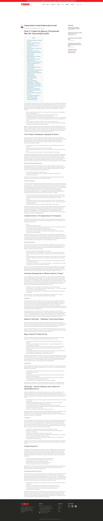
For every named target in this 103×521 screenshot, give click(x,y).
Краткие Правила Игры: (32, 80)
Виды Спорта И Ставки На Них (33, 59)
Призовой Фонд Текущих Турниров (34, 69)
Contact (73, 4)
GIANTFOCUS (61, 519)
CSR (63, 4)
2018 (70, 52)
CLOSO (65, 519)
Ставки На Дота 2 (30, 65)
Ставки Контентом (31, 60)
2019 (74, 52)
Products (53, 4)
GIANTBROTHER (66, 519)
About (48, 4)
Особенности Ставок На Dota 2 (33, 51)
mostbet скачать (39, 212)
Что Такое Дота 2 (30, 64)
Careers (67, 4)
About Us (59, 505)
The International (30, 55)
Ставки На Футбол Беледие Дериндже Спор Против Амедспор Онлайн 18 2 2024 (34, 72)
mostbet (64, 160)
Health (58, 4)
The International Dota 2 (31, 78)
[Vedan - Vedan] (25, 4)
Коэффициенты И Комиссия (33, 82)
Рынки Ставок (30, 91)
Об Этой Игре (30, 79)
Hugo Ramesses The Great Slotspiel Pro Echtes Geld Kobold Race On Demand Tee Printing (74, 44)
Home (44, 4)
